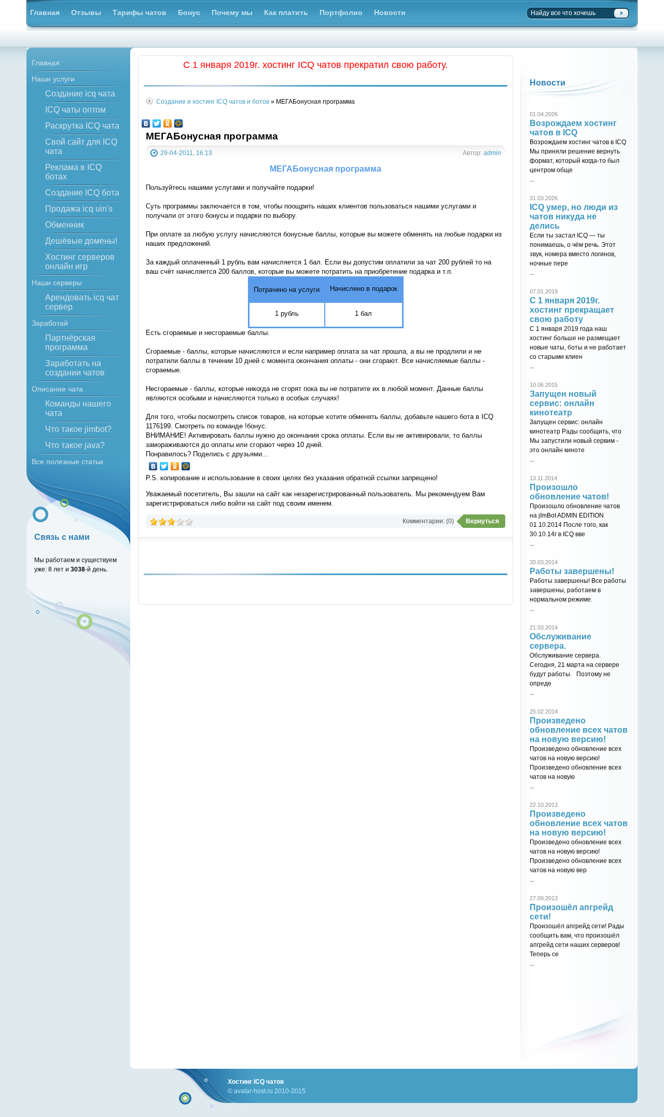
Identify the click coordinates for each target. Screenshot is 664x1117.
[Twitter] (156, 123)
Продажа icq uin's (79, 208)
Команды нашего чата (78, 408)
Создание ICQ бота (82, 192)
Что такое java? (75, 445)
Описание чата (57, 389)
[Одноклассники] (167, 123)
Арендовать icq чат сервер (82, 302)
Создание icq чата (80, 93)
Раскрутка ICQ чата (82, 125)
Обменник (64, 224)
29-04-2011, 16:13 (186, 152)
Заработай (50, 323)
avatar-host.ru (253, 1090)
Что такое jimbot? (78, 429)
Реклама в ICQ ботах (73, 172)
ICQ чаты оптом (75, 109)
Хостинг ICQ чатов (256, 1081)
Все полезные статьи (67, 461)
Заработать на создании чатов (75, 368)
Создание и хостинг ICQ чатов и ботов (212, 101)
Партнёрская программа (70, 342)
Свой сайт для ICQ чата (81, 146)
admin (492, 152)
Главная (46, 63)
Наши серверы (57, 282)
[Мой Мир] (178, 123)
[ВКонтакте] (146, 123)
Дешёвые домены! (81, 240)
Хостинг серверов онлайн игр (80, 262)
